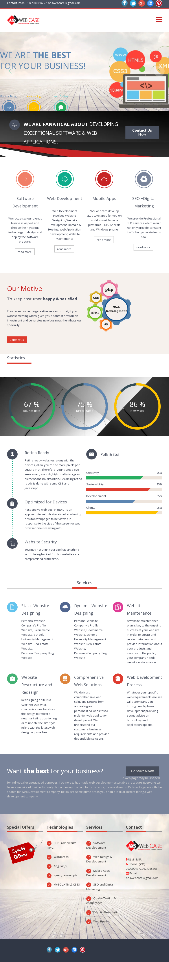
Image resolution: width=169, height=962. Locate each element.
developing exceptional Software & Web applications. (71, 133)
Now (142, 132)
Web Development (64, 198)
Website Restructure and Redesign (36, 685)
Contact (142, 771)
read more (25, 252)
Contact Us (17, 340)
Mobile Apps (104, 198)
